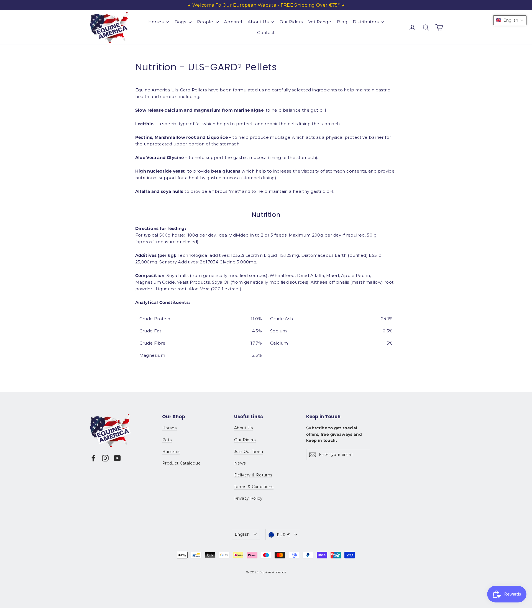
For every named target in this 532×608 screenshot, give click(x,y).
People (205, 21)
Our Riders (291, 21)
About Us (259, 21)
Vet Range (319, 21)
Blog (342, 21)
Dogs (181, 21)
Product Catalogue (181, 463)
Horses (156, 21)
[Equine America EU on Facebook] (93, 458)
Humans (171, 451)
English (242, 534)
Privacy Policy (248, 498)
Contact (266, 32)
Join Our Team (248, 451)
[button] (509, 20)
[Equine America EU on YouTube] (117, 458)
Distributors (366, 21)
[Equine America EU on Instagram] (105, 458)
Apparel (233, 21)
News (240, 463)
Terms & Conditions (253, 486)
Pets (167, 439)
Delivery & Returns (253, 475)
